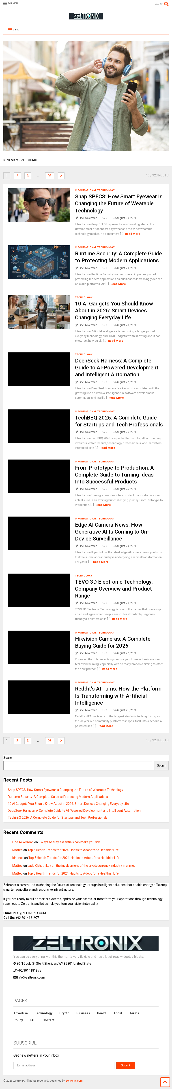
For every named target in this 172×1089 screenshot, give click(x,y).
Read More (132, 233)
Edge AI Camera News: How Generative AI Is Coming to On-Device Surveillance (112, 532)
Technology (83, 297)
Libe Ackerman (23, 842)
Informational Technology (95, 190)
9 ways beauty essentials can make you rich (69, 842)
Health (102, 1013)
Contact (48, 1020)
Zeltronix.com (74, 1080)
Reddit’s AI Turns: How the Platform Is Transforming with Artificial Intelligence (118, 696)
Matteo (17, 850)
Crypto (64, 1013)
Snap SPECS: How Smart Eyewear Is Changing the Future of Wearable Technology (119, 203)
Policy (18, 1020)
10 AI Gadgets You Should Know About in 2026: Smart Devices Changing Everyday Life (114, 311)
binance (18, 858)
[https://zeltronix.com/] (86, 17)
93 (50, 176)
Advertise (20, 1013)
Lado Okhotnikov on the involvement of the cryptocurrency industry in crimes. (82, 865)
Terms (134, 1013)
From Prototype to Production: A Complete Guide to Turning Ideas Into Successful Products (114, 475)
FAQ (33, 1020)
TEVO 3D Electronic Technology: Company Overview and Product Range (114, 589)
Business (83, 1013)
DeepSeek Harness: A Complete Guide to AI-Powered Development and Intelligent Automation (116, 368)
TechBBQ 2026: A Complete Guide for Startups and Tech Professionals (58, 817)
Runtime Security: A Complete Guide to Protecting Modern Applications (58, 797)
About (118, 1013)
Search (8, 757)
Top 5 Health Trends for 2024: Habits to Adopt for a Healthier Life (73, 850)
